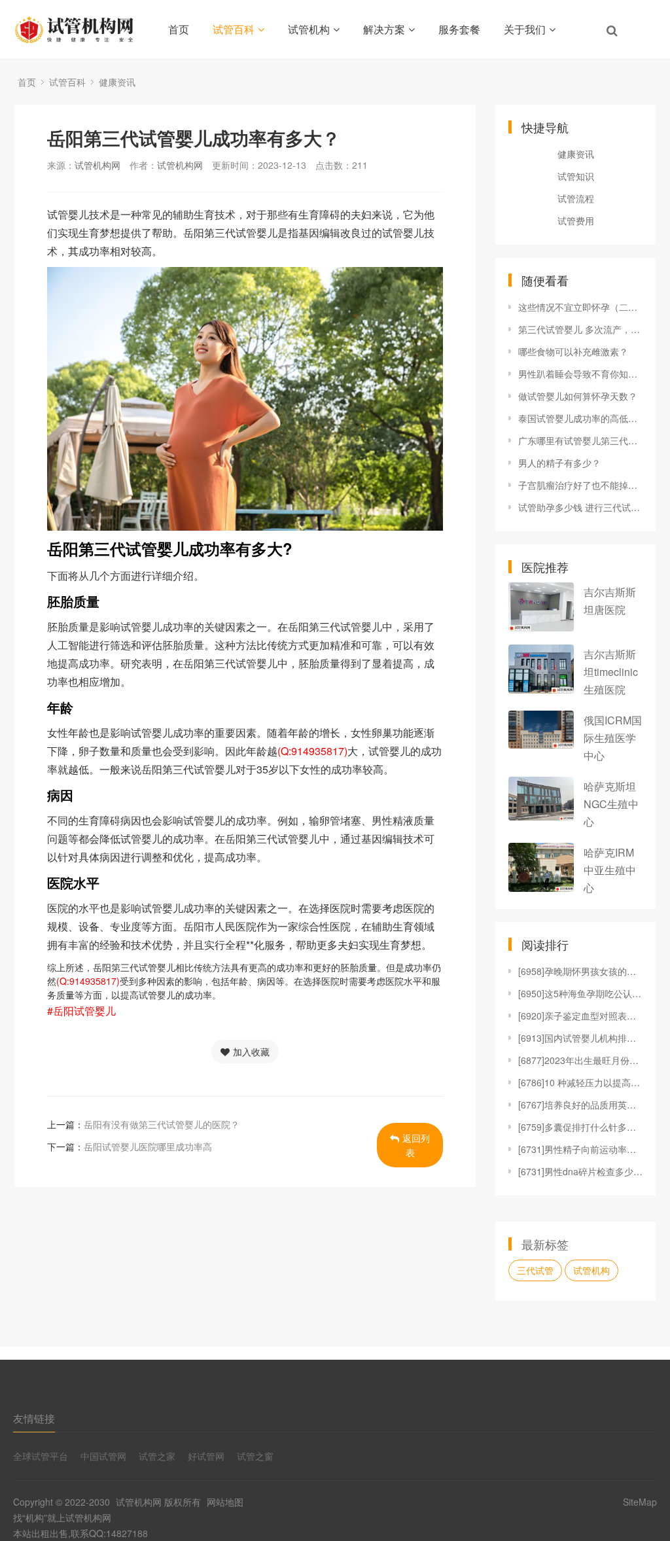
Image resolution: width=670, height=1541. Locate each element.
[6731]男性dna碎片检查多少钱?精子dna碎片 (580, 1171)
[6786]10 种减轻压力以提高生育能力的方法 (580, 1082)
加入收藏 (251, 1051)
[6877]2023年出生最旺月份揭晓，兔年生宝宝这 (580, 1060)
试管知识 (575, 176)
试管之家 (157, 1455)
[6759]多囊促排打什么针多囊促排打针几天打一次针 (580, 1126)
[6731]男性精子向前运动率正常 (580, 1149)
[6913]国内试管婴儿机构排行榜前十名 (580, 1037)
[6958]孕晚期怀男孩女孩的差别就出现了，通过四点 (580, 971)
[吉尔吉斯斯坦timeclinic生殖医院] (541, 669)
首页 (178, 29)
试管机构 (309, 29)
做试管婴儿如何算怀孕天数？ (577, 395)
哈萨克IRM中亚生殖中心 (610, 870)
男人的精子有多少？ (559, 462)
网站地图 (225, 1501)
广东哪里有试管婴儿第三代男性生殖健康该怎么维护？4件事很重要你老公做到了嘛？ (580, 440)
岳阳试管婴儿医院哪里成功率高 (148, 1146)
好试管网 (206, 1455)
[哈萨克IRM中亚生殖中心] (541, 867)
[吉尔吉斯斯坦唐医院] (541, 606)
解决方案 (384, 29)
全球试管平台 (40, 1455)
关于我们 (525, 29)
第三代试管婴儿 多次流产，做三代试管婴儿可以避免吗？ (580, 329)
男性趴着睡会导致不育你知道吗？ (580, 373)
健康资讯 (117, 81)
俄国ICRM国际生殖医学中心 (613, 738)
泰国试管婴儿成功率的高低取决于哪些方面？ (580, 418)
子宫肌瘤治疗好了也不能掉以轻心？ (580, 484)
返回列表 (416, 1145)
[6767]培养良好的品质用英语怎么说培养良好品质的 (580, 1104)
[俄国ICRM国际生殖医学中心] (541, 730)
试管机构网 (97, 164)
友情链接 (34, 1418)
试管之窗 (255, 1455)
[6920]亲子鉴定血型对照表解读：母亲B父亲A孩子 (580, 1015)
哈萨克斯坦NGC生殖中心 (611, 804)
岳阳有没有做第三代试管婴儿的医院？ (161, 1124)
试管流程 (575, 198)
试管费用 (575, 220)
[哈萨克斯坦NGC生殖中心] (541, 799)
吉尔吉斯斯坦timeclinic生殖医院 (611, 672)
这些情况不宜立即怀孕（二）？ (580, 306)
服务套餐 (459, 29)
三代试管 (535, 1270)
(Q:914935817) (312, 750)
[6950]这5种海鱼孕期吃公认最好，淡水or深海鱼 (580, 993)
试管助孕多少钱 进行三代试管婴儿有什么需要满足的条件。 (580, 507)
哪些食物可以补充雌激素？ (573, 351)
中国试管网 (103, 1455)
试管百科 (234, 29)
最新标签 (545, 1243)
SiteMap (640, 1501)
